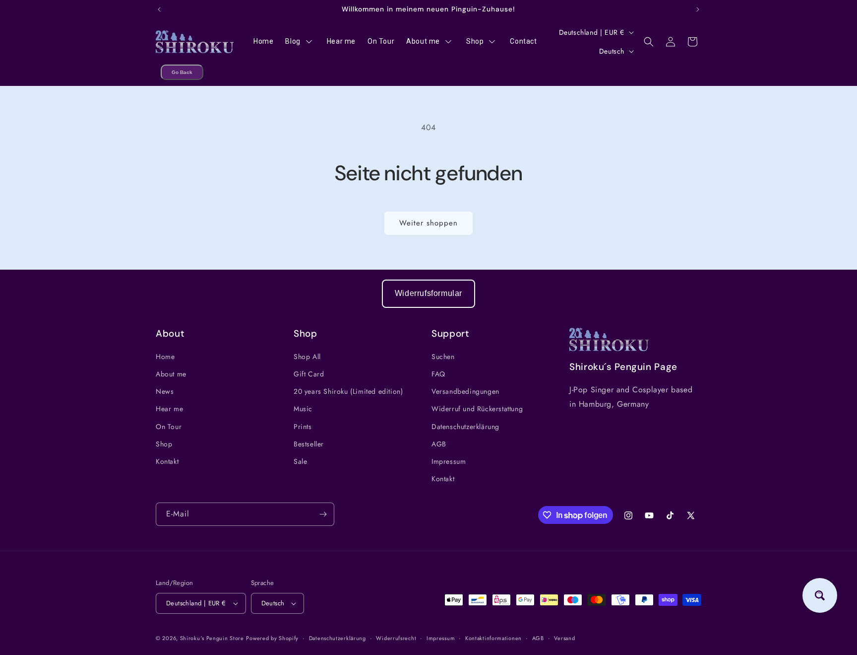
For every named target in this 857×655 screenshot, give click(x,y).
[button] (649, 42)
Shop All (307, 357)
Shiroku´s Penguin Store (212, 638)
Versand (564, 638)
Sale (300, 461)
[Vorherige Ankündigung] (159, 9)
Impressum (448, 461)
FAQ (438, 374)
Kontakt (167, 461)
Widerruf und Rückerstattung (477, 409)
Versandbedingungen (465, 391)
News (165, 391)
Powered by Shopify (272, 638)
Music (303, 409)
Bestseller (309, 444)
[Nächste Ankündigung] (698, 9)
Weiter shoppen (428, 223)
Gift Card (309, 374)
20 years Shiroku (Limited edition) (348, 391)
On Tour (169, 427)
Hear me (169, 409)
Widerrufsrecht (396, 638)
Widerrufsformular (428, 293)
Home (165, 357)
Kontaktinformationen (493, 638)
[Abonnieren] (323, 514)
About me (171, 374)
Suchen (443, 357)
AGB (438, 444)
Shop (164, 444)
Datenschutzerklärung (465, 427)
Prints (303, 427)
